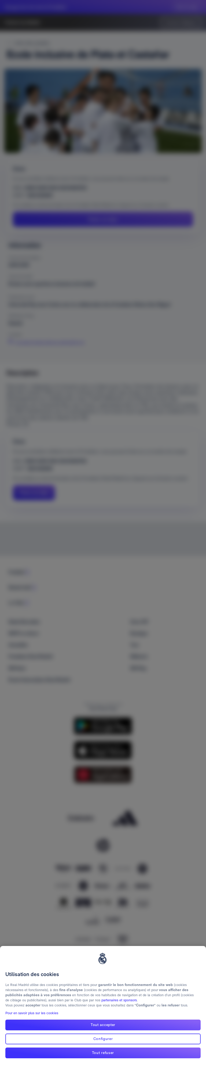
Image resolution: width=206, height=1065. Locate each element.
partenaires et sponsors (119, 1000)
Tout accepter (103, 1025)
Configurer (103, 1039)
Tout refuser (103, 1052)
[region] (103, 1005)
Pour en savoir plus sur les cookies (31, 1013)
